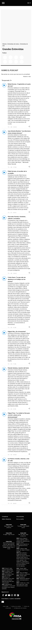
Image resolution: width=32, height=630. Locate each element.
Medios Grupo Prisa (16, 619)
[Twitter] (6, 595)
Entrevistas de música (13, 44)
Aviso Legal (5, 606)
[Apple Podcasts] (14, 595)
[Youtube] (9, 595)
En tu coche (20, 519)
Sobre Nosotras (6, 519)
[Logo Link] (16, 3)
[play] (4, 85)
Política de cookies (16, 606)
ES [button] (28, 3)
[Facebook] (3, 595)
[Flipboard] (17, 595)
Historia (4, 44)
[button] (3, 3)
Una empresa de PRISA (16, 614)
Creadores (5, 516)
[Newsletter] (16, 602)
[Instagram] (11, 595)
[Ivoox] (20, 595)
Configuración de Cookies (20, 608)
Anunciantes (20, 516)
